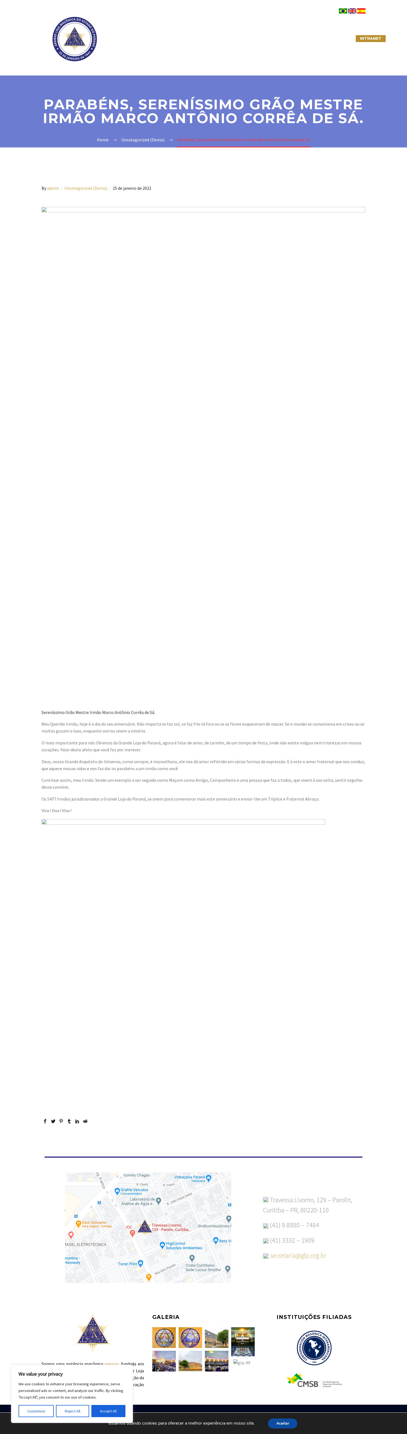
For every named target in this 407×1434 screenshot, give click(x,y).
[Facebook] (45, 1121)
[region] (72, 1394)
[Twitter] (53, 1121)
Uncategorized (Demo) (85, 188)
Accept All (108, 1411)
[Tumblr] (69, 1121)
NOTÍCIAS (236, 38)
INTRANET (371, 38)
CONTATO (267, 38)
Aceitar (282, 1423)
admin (53, 188)
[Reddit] (85, 1121)
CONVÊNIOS (337, 38)
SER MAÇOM (155, 38)
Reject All (72, 1411)
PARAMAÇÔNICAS (197, 38)
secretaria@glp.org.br (298, 1255)
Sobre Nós (119, 38)
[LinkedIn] (77, 1121)
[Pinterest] (61, 1121)
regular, (112, 1364)
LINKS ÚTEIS (302, 38)
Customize (36, 1411)
